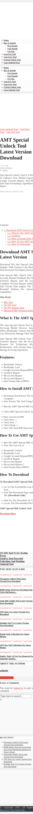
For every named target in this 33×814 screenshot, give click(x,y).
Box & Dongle (10, 43)
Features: (13, 235)
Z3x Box (11, 51)
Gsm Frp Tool (10, 54)
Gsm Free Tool (10, 57)
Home (6, 40)
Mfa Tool (8, 302)
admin (5, 170)
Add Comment (6, 168)
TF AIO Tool (10, 305)
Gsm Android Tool (12, 62)
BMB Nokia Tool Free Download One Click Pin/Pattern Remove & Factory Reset (17, 749)
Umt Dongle (12, 48)
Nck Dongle (12, 46)
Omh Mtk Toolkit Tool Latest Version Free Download (15, 755)
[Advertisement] (16, 19)
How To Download (18, 244)
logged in (18, 688)
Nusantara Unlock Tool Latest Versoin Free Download (13, 580)
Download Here (8, 513)
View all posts (7, 677)
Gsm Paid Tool (27, 630)
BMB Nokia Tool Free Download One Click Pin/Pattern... (16, 591)
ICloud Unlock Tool (12, 60)
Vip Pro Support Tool (14, 307)
